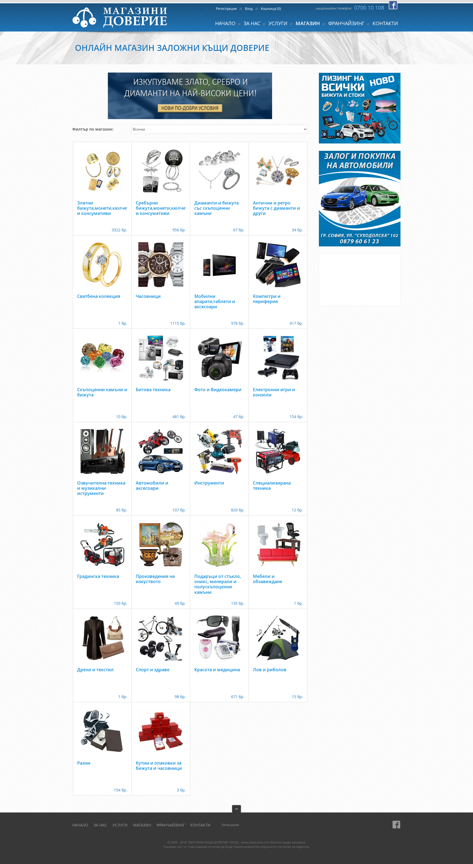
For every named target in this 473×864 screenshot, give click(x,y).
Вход (249, 8)
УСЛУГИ (278, 23)
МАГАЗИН (308, 23)
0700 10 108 (369, 7)
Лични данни (230, 825)
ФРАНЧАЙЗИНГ (346, 23)
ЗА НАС (252, 23)
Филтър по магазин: (92, 129)
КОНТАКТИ (385, 23)
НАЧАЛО (225, 23)
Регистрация (226, 8)
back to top (236, 809)
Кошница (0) (271, 8)
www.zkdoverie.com (255, 842)
